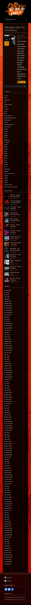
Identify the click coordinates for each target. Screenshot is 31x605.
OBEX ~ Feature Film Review (15, 261)
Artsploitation (8, 104)
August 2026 (7, 290)
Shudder (6, 171)
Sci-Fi (5, 167)
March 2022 (7, 390)
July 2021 (6, 406)
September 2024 (8, 328)
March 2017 (7, 521)
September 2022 (8, 377)
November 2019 (8, 450)
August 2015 (7, 564)
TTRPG (6, 182)
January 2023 (7, 368)
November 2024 (8, 323)
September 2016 (8, 535)
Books (6, 106)
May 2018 (7, 490)
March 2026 (7, 301)
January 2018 (7, 499)
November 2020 (8, 423)
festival (6, 122)
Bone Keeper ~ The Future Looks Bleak (15, 249)
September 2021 (8, 401)
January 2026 (7, 306)
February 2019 (8, 470)
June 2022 (6, 383)
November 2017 (8, 503)
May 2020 (7, 437)
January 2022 (7, 394)
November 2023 (8, 348)
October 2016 (8, 532)
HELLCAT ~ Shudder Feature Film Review (15, 195)
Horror (6, 135)
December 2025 (8, 308)
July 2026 (6, 292)
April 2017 (7, 519)
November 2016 (8, 530)
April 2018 (7, 492)
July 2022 (6, 381)
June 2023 (6, 357)
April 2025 (7, 321)
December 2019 (8, 448)
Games (6, 129)
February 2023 (8, 366)
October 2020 (8, 426)
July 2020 (7, 432)
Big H (20, 38)
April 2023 (7, 361)
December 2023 (8, 346)
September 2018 (8, 481)
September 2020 (8, 428)
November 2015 (8, 557)
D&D (5, 113)
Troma (6, 180)
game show (7, 127)
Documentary (7, 115)
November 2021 (8, 397)
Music (5, 147)
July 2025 (6, 317)
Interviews (6, 140)
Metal (6, 144)
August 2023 (7, 352)
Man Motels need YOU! (14, 273)
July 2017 (6, 512)
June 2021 (6, 408)
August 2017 (7, 510)
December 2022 (8, 370)
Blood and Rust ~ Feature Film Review (15, 219)
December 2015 (8, 555)
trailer (6, 178)
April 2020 (7, 439)
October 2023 (8, 350)
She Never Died (21, 41)
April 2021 (7, 412)
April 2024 (7, 337)
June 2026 (6, 294)
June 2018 (6, 488)
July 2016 (6, 539)
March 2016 (7, 548)
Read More (22, 82)
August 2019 (7, 457)
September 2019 (8, 455)
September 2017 (8, 508)
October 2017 (8, 506)
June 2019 (6, 461)
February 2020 (8, 443)
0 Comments (21, 35)
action (6, 95)
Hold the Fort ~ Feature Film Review (15, 213)
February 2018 (8, 497)
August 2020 (8, 430)
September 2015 (8, 561)
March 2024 (7, 339)
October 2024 (8, 326)
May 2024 (7, 334)
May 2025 (7, 319)
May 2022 (7, 386)
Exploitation (7, 120)
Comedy (6, 109)
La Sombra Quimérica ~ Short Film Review (15, 201)
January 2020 (8, 446)
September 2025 (8, 312)
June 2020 (7, 435)
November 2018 (8, 477)
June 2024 (6, 332)
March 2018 (7, 495)
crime (5, 111)
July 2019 (6, 459)
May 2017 (6, 517)
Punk (5, 160)
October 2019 (8, 452)
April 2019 (7, 466)
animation (7, 100)
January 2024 (7, 343)
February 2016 (8, 550)
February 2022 (8, 392)
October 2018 (8, 479)
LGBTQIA (6, 142)
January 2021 (7, 419)
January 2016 (7, 552)
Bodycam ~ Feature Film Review (15, 279)
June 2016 (6, 541)
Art (5, 102)
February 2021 (7, 417)
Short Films (7, 169)
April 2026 (7, 299)
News (5, 151)
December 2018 (8, 475)
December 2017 (8, 501)
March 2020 (7, 441)
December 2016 (8, 528)
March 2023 (7, 363)
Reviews (6, 164)
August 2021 (7, 403)
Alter (5, 98)
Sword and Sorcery (9, 173)
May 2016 (7, 544)
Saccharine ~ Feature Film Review (15, 207)
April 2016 (7, 546)
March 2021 (7, 415)
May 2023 (7, 359)
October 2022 (8, 374)
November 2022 (8, 372)
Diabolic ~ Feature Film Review (15, 225)
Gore (5, 133)
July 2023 (6, 354)
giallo (5, 131)
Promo (6, 158)
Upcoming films (8, 184)
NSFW (5, 153)
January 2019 (7, 472)
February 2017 (7, 524)
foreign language (8, 124)
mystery (6, 149)
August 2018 (7, 483)
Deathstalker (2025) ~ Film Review (15, 243)
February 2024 (8, 341)
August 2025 (7, 314)
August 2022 (7, 379)
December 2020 (8, 421)
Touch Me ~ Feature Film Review (15, 231)
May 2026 (7, 297)
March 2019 (7, 468)
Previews (6, 155)
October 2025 (8, 310)
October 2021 (8, 399)
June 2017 (6, 515)
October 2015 (8, 559)
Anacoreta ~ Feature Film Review (15, 267)
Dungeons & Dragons (9, 118)
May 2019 (7, 463)
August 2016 (7, 537)
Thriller (6, 175)
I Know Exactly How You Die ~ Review (15, 237)
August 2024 (7, 330)
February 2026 (8, 303)
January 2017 (7, 526)
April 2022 (7, 388)
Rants (5, 162)
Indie (5, 138)
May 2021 (6, 410)
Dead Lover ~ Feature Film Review (15, 255)
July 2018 (6, 486)
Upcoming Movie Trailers (10, 187)
